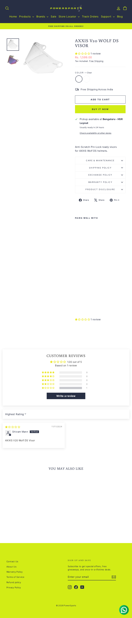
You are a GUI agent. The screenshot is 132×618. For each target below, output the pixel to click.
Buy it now (100, 109)
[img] (12, 427)
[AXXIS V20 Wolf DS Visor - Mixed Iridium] (81, 307)
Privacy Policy (13, 587)
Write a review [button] (65, 396)
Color (83, 72)
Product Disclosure (100, 189)
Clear (79, 79)
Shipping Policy (100, 168)
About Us (11, 566)
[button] (83, 53)
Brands (41, 16)
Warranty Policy (100, 182)
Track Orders (90, 16)
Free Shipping (96, 61)
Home (13, 16)
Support (106, 16)
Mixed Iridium (86, 79)
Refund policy (13, 582)
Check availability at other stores (95, 133)
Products (25, 16)
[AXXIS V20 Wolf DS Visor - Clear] (77, 307)
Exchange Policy (100, 175)
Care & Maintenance (100, 160)
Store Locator (68, 16)
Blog (120, 16)
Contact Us (12, 561)
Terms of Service (15, 577)
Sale (53, 16)
